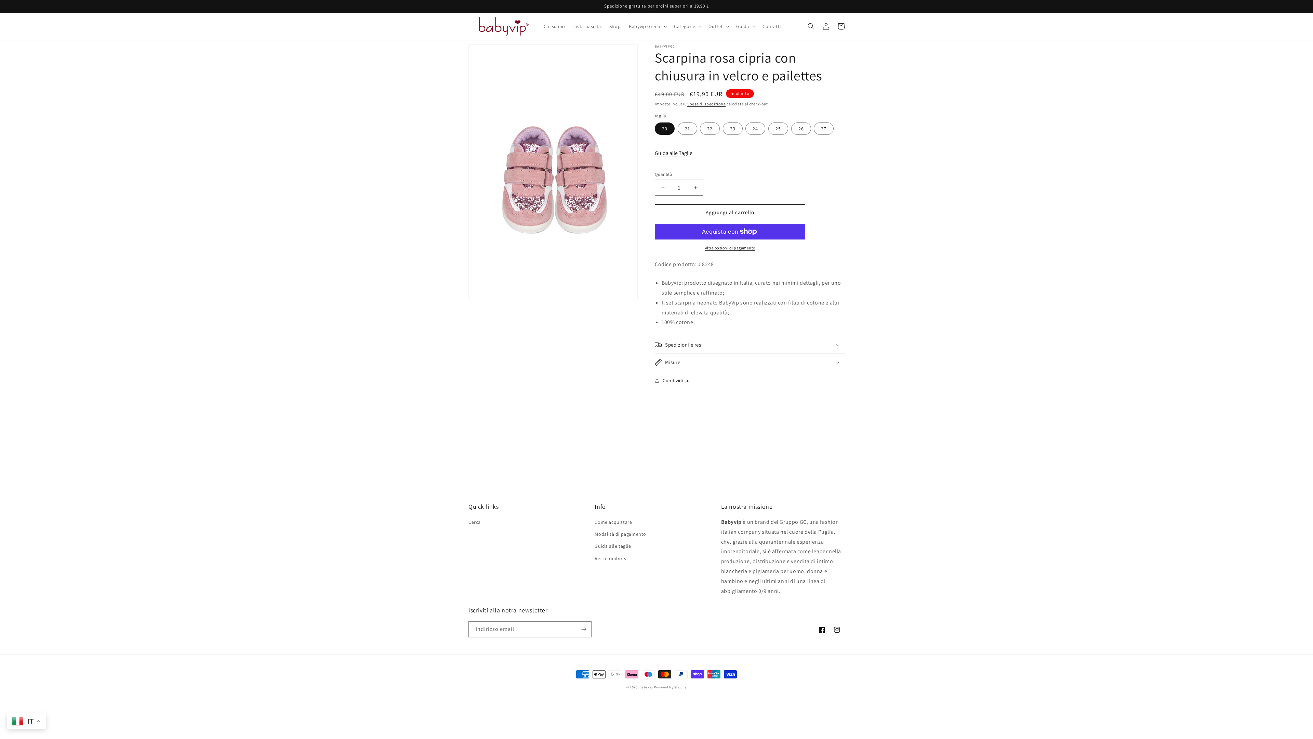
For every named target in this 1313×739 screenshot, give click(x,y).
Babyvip (646, 687)
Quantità (663, 174)
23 (732, 129)
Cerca (474, 522)
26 (801, 129)
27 (823, 129)
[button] (647, 26)
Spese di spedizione (706, 103)
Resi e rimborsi (611, 558)
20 (664, 129)
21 (687, 129)
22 (710, 129)
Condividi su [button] (676, 380)
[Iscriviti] (583, 629)
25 (778, 129)
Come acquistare (613, 522)
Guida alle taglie (613, 546)
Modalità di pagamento (620, 534)
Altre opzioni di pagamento (730, 247)
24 (755, 129)
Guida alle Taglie (673, 153)
